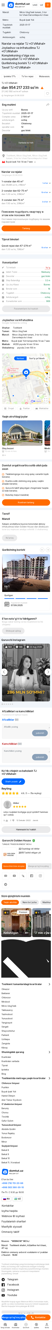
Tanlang (26, 228)
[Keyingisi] (48, 550)
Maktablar (44, 408)
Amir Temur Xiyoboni (11, 1100)
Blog (4, 1074)
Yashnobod (7, 1014)
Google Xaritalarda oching (14, 323)
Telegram (12, 1279)
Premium (23, 912)
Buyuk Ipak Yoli (9, 1091)
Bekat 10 (6, 1158)
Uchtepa (6, 1039)
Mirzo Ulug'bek (9, 1006)
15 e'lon (44, 247)
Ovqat (11, 408)
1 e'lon (45, 183)
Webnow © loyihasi (13, 1216)
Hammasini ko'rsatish (26, 829)
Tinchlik (5, 1116)
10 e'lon (44, 192)
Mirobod (6, 1001)
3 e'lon (45, 202)
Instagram (12, 1289)
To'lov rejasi (27, 76)
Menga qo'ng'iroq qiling (14, 1317)
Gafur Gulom (7, 1121)
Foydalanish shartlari (13, 1221)
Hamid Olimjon (8, 1096)
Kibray (5, 1047)
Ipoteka (5, 1069)
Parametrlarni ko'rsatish (26, 308)
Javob (35, 820)
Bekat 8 (5, 1150)
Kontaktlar (40, 1317)
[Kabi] (47, 94)
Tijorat (5, 1065)
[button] (3, 455)
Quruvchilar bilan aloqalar (14, 866)
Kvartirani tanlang (26, 502)
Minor (4, 1141)
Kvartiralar (6, 1057)
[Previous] (42, 550)
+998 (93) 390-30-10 (13, 1187)
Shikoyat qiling (13, 631)
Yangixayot (7, 1022)
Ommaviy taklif (10, 1231)
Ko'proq (9, 538)
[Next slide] (48, 671)
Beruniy (5, 1108)
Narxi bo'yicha (30, 902)
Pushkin (5, 1087)
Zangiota (6, 1043)
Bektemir (6, 993)
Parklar (26, 408)
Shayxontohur (8, 1031)
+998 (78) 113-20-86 (12, 1183)
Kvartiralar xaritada (10, 1061)
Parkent (5, 1035)
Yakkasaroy (7, 1010)
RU (8, 1199)
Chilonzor (6, 997)
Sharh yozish (11, 781)
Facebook (12, 1284)
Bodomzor (7, 1137)
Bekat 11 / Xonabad (11, 1162)
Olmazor (6, 989)
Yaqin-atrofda (10, 902)
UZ (41, 5)
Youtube (11, 1295)
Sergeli (5, 1026)
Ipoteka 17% (10, 76)
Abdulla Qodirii (8, 1129)
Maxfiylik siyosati (11, 1226)
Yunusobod (7, 1018)
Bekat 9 (5, 1154)
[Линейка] (46, 384)
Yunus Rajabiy (8, 1133)
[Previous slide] (4, 671)
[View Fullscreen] (46, 400)
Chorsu (5, 1112)
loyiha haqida (9, 1210)
